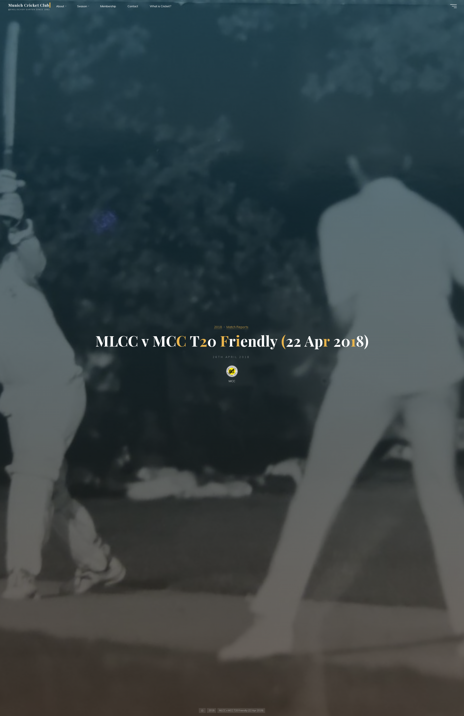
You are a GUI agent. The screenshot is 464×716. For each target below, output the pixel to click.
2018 (218, 327)
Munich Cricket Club (28, 5)
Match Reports (237, 327)
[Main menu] (453, 6)
